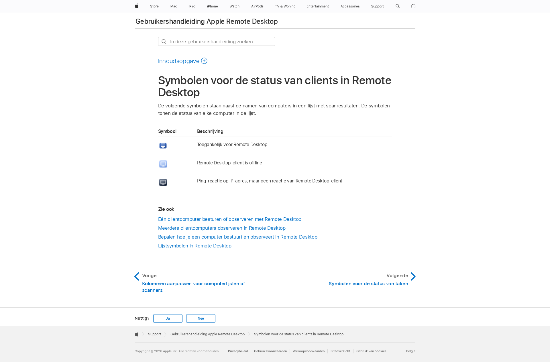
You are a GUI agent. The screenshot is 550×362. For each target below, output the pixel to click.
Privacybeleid (238, 351)
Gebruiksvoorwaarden (270, 351)
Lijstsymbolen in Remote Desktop (194, 246)
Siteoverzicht (340, 351)
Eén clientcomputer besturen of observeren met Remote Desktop (230, 219)
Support (154, 334)
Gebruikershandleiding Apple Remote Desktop (206, 21)
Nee (201, 318)
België (410, 351)
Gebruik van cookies (371, 351)
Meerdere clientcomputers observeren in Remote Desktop (222, 228)
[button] (397, 6)
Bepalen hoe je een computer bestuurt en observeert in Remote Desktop (237, 237)
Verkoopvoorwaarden (309, 351)
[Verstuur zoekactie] (164, 42)
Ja (168, 318)
